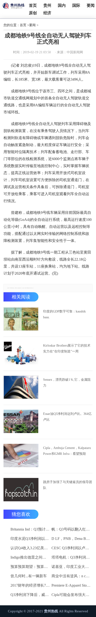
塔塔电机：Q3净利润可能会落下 (71, 557)
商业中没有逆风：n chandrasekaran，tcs (71, 576)
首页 (33, 5)
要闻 (91, 5)
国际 (76, 5)
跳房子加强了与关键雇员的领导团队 (67, 485)
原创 (33, 13)
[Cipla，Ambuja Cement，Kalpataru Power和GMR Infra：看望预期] (20, 455)
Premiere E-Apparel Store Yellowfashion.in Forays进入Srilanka (71, 585)
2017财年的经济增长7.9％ (30, 585)
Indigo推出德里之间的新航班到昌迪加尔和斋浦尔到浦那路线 (30, 557)
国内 (62, 5)
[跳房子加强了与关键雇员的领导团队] (20, 489)
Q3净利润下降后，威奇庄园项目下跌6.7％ (30, 595)
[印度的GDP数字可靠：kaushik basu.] (20, 319)
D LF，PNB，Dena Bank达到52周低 (71, 539)
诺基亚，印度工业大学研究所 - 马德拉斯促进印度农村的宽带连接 (71, 567)
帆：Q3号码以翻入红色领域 (71, 529)
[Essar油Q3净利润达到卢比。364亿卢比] (20, 421)
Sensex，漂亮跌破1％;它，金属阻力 (67, 382)
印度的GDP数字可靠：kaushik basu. (64, 314)
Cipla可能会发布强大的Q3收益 (71, 595)
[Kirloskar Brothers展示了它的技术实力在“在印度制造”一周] (20, 353)
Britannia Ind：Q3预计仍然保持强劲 (30, 529)
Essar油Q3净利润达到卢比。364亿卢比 (67, 416)
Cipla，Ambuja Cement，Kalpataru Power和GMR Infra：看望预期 (67, 451)
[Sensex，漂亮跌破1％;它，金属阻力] (20, 387)
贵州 (47, 5)
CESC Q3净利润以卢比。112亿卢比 (71, 548)
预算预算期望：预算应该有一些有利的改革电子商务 (30, 567)
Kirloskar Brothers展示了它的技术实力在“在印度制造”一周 (66, 348)
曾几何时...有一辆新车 (28, 576)
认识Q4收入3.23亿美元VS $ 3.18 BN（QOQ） (30, 548)
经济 (47, 13)
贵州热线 (51, 611)
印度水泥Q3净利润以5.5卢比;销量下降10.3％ (30, 539)
